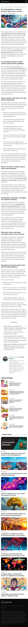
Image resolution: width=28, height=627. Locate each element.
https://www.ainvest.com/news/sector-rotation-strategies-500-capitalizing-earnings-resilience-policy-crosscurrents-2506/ (15, 328)
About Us (3, 605)
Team (8, 605)
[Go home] (5, 2)
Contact (12, 605)
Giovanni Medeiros (11, 13)
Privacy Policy (4, 607)
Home (2, 7)
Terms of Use (19, 605)
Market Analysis (8, 7)
